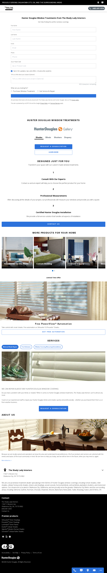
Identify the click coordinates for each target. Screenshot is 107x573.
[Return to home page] (11, 8)
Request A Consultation (53, 146)
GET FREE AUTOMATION (53, 332)
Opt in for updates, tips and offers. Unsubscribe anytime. (32, 71)
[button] (2, 8)
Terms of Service (55, 103)
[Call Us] (75, 570)
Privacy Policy (44, 103)
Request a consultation (53, 408)
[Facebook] (3, 536)
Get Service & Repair (47, 91)
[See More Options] (101, 570)
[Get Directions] (88, 570)
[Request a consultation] (53, 95)
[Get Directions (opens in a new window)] (98, 2)
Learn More (53, 152)
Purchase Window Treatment (24, 91)
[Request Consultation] (94, 570)
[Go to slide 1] (52, 270)
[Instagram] (9, 536)
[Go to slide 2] (54, 270)
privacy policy (75, 100)
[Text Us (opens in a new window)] (102, 2)
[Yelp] (6, 536)
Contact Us (53, 224)
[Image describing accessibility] (8, 546)
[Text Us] (81, 570)
